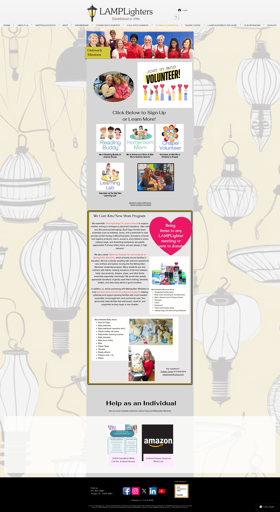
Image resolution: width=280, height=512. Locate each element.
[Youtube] (161, 491)
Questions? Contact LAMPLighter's (140, 203)
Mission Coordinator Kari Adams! (140, 205)
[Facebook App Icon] (126, 491)
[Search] (176, 17)
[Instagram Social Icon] (135, 491)
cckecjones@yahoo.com (173, 374)
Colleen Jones (167, 371)
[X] (144, 491)
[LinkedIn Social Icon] (153, 491)
